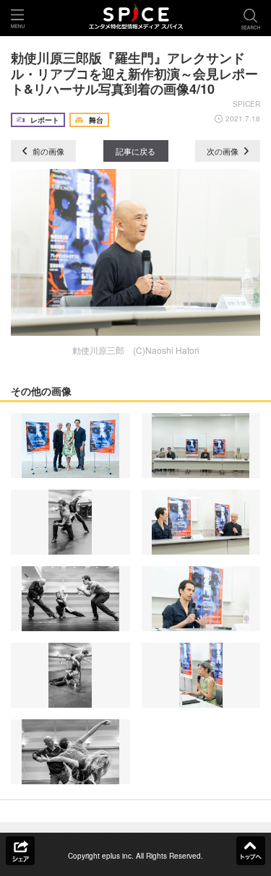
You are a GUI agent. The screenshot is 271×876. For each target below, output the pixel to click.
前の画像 (47, 151)
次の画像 (224, 151)
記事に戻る (135, 151)
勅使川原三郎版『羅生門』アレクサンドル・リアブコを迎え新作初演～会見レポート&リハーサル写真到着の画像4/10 (134, 73)
